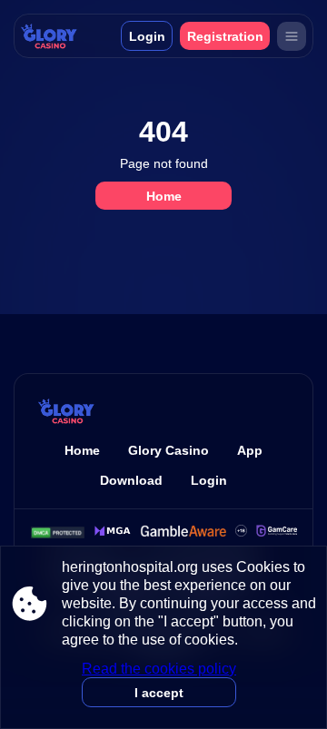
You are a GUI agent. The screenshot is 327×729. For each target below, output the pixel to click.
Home (164, 196)
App (250, 450)
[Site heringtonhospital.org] (61, 36)
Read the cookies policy (159, 668)
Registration (225, 36)
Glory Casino (168, 450)
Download (131, 480)
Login (147, 36)
